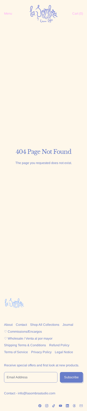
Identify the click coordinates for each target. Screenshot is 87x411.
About (8, 324)
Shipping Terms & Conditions (25, 345)
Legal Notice (64, 352)
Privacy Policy (41, 352)
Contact (21, 324)
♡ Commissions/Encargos (23, 331)
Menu (8, 13)
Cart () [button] (77, 13)
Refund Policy (59, 345)
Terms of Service (16, 352)
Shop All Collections (44, 324)
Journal (68, 324)
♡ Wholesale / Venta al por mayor (28, 338)
